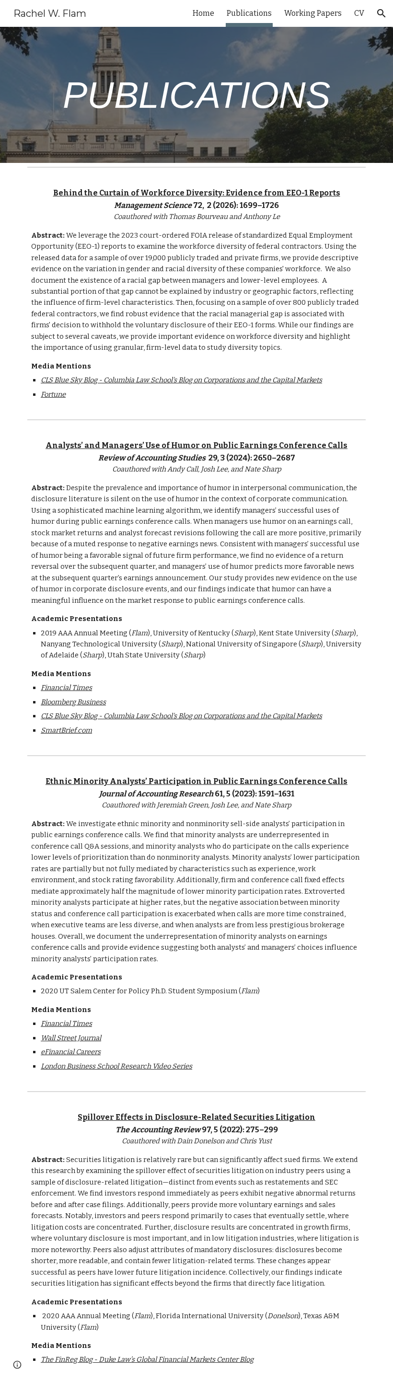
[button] (381, 13)
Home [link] (203, 13)
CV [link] (359, 13)
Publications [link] (249, 13)
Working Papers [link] (313, 13)
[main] (196, 95)
